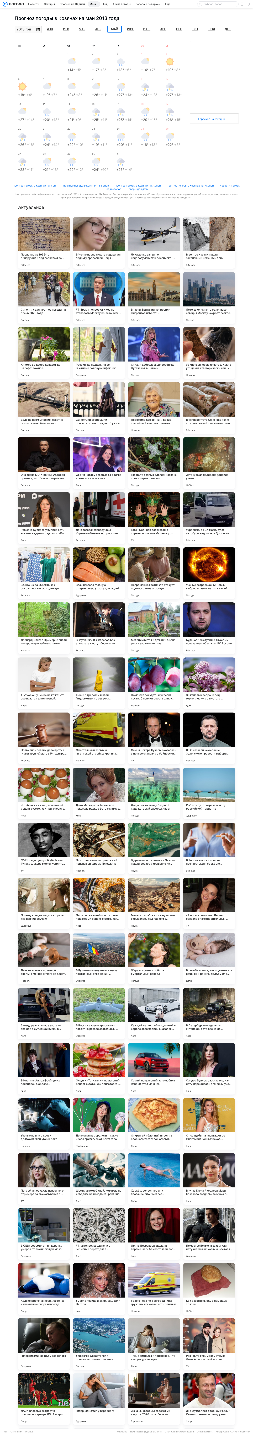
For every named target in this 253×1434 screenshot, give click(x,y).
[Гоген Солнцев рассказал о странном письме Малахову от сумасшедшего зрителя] (154, 518)
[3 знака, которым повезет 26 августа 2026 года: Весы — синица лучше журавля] (154, 1399)
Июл (146, 29)
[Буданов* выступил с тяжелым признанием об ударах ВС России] (209, 628)
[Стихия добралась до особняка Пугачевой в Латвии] (154, 353)
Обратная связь (205, 1432)
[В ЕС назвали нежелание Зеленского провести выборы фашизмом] (209, 738)
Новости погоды (230, 185)
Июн (130, 29)
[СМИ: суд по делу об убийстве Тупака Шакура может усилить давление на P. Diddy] (44, 848)
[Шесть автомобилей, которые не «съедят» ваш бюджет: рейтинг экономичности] (99, 1179)
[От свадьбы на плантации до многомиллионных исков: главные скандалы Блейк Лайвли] (209, 1124)
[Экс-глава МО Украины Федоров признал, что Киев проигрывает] (44, 463)
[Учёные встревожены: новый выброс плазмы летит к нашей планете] (209, 573)
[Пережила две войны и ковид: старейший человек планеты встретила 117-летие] (154, 408)
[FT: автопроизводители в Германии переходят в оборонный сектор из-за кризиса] (99, 1234)
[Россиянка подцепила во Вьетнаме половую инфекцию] (99, 353)
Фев (66, 29)
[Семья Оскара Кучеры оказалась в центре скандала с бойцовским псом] (154, 738)
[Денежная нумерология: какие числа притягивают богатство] (99, 1124)
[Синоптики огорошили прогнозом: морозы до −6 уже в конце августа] (99, 408)
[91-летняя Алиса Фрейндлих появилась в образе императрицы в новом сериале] (44, 1069)
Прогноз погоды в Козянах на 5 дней (86, 185)
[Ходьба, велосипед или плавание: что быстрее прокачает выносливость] (154, 1179)
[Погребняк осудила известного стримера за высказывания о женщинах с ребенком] (44, 1179)
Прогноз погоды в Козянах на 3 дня (35, 185)
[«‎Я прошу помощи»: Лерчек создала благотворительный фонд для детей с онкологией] (209, 903)
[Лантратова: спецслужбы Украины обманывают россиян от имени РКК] (99, 518)
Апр (98, 29)
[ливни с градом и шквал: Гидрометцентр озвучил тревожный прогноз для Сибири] (99, 683)
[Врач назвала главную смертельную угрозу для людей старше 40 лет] (99, 573)
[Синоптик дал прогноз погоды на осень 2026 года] (44, 298)
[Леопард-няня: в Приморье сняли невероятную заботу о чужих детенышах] (44, 628)
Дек (228, 29)
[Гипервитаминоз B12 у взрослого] (44, 1344)
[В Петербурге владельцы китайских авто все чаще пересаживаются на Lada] (209, 1013)
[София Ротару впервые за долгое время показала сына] (99, 463)
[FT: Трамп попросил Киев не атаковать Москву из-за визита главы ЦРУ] (99, 298)
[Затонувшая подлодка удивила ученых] (209, 463)
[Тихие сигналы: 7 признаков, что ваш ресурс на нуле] (154, 1344)
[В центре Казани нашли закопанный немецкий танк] (209, 243)
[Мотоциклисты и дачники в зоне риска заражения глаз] (154, 628)
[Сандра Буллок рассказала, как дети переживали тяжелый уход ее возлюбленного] (209, 1069)
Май (114, 29)
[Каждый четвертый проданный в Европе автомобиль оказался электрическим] (154, 1013)
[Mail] (5, 4)
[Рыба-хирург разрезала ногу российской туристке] (209, 793)
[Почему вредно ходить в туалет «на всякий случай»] (44, 903)
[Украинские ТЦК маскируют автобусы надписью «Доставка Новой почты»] (209, 518)
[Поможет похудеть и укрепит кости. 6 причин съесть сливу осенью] (154, 683)
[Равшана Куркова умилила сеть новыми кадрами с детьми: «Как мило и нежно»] (44, 518)
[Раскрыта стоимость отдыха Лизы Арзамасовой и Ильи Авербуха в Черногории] (209, 1344)
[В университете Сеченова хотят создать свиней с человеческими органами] (209, 408)
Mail (5, 1432)
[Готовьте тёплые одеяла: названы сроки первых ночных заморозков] (154, 463)
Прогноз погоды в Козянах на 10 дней (190, 185)
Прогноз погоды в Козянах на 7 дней (138, 185)
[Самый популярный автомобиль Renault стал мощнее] (154, 1069)
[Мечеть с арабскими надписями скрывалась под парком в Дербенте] (154, 903)
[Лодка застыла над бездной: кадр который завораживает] (154, 793)
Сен (179, 29)
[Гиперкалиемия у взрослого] (99, 1399)
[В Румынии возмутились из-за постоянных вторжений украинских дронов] (99, 958)
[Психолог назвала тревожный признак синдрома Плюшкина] (99, 848)
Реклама (29, 1432)
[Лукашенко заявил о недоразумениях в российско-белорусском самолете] (154, 243)
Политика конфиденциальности (146, 1432)
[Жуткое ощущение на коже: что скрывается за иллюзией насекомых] (44, 683)
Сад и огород (113, 189)
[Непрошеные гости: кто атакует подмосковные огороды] (154, 573)
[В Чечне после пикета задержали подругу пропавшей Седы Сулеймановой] (99, 243)
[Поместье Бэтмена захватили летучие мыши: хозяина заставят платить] (209, 1234)
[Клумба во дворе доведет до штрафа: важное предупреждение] (44, 353)
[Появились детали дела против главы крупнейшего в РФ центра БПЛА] (44, 738)
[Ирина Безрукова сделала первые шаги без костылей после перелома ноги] (154, 1234)
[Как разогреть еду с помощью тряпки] (209, 1289)
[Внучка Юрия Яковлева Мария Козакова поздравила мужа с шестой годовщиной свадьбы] (209, 1179)
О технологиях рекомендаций (179, 1432)
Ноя (211, 29)
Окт (195, 29)
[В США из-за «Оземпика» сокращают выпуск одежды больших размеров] (44, 573)
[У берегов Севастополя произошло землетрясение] (99, 1344)
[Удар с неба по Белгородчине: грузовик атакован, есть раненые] (154, 1289)
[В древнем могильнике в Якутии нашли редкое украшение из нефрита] (154, 848)
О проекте (122, 1432)
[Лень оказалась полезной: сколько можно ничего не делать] (44, 958)
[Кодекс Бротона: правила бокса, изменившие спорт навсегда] (44, 1289)
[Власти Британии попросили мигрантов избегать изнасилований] (154, 298)
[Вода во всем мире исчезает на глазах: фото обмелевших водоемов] (44, 408)
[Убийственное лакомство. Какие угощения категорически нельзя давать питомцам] (209, 353)
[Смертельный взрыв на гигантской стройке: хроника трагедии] (99, 738)
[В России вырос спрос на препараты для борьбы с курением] (209, 848)
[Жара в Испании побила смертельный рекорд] (154, 958)
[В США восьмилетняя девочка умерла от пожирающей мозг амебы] (44, 1234)
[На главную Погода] (16, 4)
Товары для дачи (137, 189)
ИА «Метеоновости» (240, 1432)
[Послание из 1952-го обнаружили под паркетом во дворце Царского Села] (44, 243)
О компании (16, 1432)
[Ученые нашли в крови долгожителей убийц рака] (44, 1124)
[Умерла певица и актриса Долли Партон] (99, 1289)
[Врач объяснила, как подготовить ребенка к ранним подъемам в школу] (209, 958)
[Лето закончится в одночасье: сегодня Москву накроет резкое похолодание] (209, 298)
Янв (50, 29)
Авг (163, 29)
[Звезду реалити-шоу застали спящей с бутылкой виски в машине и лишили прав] (44, 1013)
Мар (82, 29)
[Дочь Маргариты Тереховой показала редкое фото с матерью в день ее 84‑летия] (99, 793)
